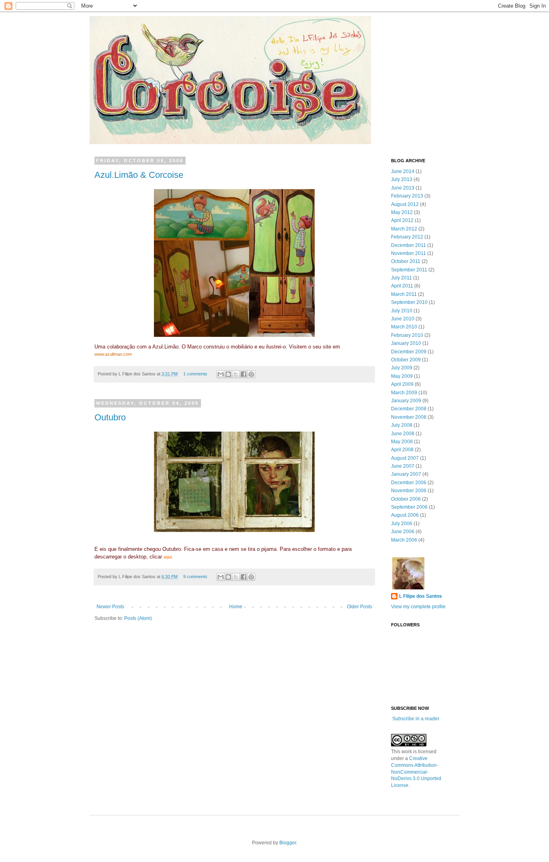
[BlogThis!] (228, 374)
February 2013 (407, 196)
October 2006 (406, 499)
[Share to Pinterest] (251, 374)
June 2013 (402, 188)
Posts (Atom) (138, 618)
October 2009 (406, 360)
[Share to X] (236, 374)
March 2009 (404, 392)
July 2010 (401, 311)
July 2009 (401, 368)
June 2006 (402, 531)
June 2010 (402, 319)
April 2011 (402, 286)
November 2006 (408, 490)
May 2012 (402, 212)
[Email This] (221, 374)
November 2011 (408, 253)
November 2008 (408, 417)
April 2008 (402, 449)
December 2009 (408, 352)
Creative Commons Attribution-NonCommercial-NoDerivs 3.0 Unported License (416, 772)
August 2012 (405, 204)
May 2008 (402, 441)
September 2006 (409, 507)
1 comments (195, 373)
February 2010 (407, 335)
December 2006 (408, 482)
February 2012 (407, 237)
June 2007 (402, 466)
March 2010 (404, 327)
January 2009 (406, 400)
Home (235, 606)
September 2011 (409, 270)
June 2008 (402, 433)
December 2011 (408, 245)
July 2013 (401, 179)
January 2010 (406, 343)
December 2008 (408, 409)
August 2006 (405, 515)
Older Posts (359, 606)
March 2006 (404, 540)
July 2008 (401, 425)
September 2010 (409, 302)
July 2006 (401, 523)
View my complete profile (418, 606)
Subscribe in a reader (415, 718)
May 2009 (402, 376)
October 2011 (405, 261)
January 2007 (406, 474)
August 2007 (405, 458)
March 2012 (404, 229)
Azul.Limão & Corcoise (138, 175)
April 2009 (402, 384)
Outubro (110, 417)
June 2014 (402, 171)
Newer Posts (110, 606)
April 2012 (402, 220)
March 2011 (404, 294)
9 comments (195, 576)
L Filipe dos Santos (420, 596)
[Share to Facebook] (244, 374)
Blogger (287, 843)
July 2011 (401, 278)
